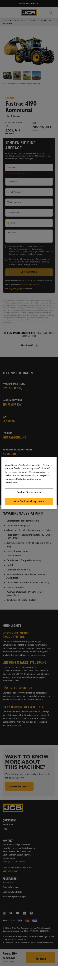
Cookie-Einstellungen (29, 492)
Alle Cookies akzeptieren (29, 501)
